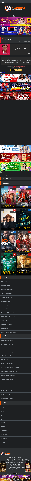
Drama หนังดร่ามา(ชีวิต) (25, 41)
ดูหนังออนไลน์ (10, 66)
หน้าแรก (18, 41)
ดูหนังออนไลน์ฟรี (20, 459)
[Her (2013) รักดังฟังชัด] (2, 39)
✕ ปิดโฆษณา (16, 473)
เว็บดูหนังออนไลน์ (6, 457)
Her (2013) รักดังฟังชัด (11, 39)
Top (26, 454)
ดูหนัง (13, 468)
